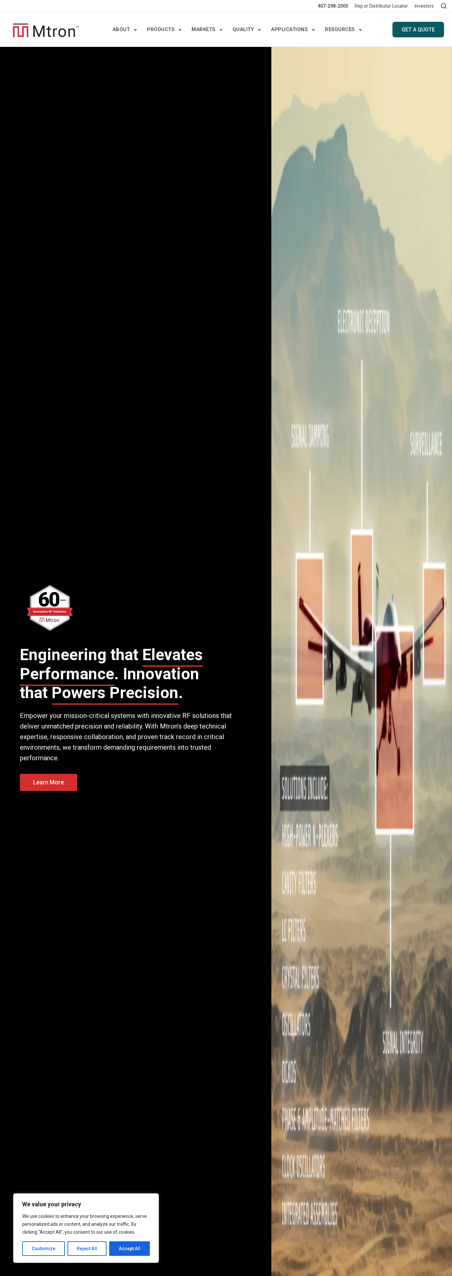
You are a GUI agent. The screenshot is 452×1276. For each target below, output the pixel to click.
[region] (86, 1228)
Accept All (129, 1248)
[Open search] (443, 6)
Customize (43, 1248)
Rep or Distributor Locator (381, 6)
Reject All (87, 1248)
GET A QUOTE (418, 29)
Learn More (48, 782)
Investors (424, 6)
